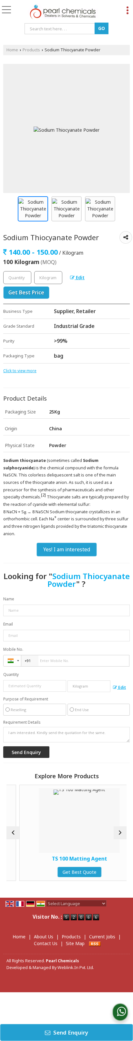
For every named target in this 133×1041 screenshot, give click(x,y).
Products (31, 50)
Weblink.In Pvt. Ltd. (75, 967)
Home (12, 50)
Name (8, 599)
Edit (80, 277)
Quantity (11, 674)
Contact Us (45, 943)
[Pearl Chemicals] (62, 12)
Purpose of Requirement (25, 699)
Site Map (75, 943)
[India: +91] (12, 661)
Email (8, 624)
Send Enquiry (70, 1032)
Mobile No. (13, 649)
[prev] (12, 832)
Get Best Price (26, 292)
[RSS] (95, 943)
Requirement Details (21, 722)
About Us (43, 937)
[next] (120, 832)
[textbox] (61, 28)
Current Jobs (102, 937)
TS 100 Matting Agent (71, 858)
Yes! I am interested (66, 549)
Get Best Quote (71, 872)
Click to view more (19, 370)
